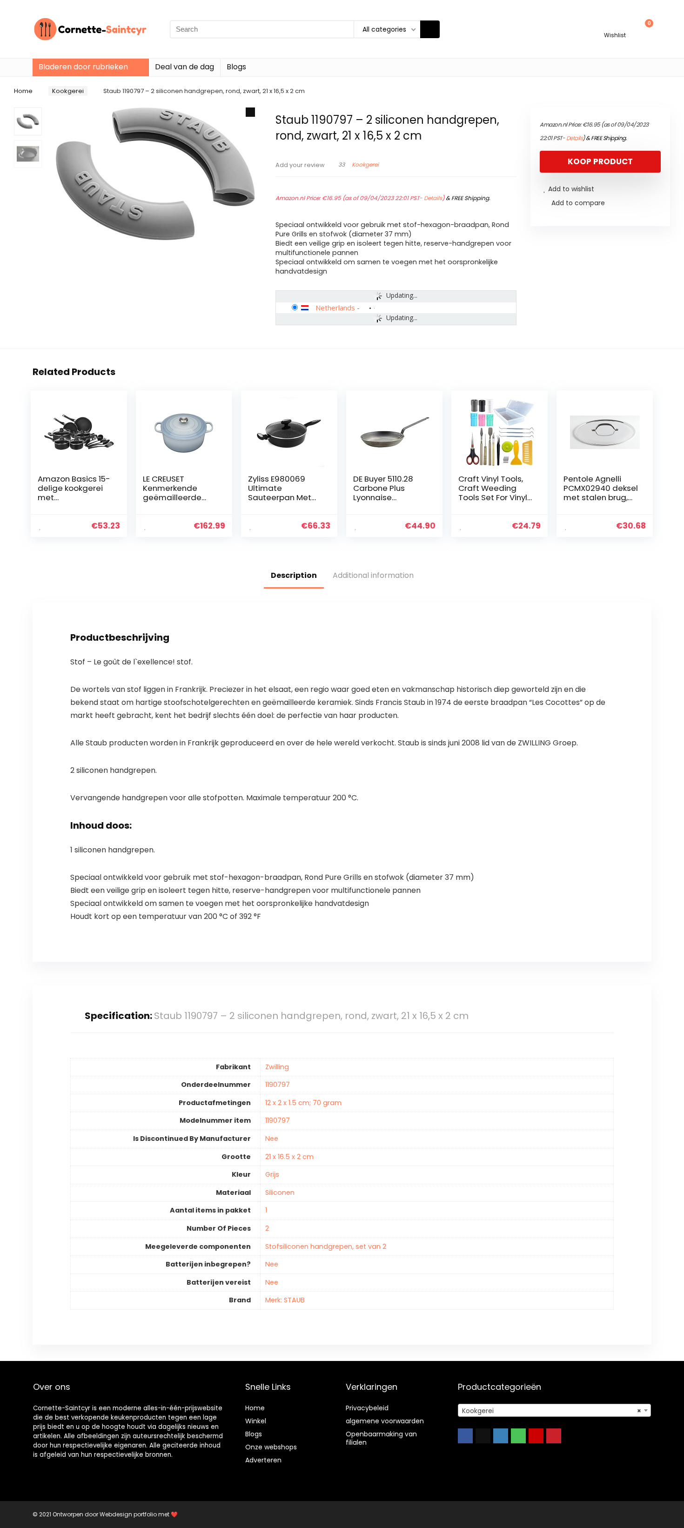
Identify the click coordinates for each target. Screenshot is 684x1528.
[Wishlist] (614, 25)
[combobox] (554, 1410)
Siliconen (280, 1192)
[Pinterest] (553, 1435)
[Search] (430, 29)
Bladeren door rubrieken (83, 66)
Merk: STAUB (285, 1300)
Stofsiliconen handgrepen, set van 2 (325, 1246)
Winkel (255, 1421)
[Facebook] (465, 1435)
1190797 (277, 1084)
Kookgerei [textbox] (551, 1410)
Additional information (373, 575)
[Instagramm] (500, 1435)
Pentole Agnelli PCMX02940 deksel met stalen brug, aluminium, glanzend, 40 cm (600, 497)
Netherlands (335, 307)
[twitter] (483, 1435)
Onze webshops (271, 1447)
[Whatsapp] (518, 1435)
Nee (271, 1138)
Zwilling (277, 1067)
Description (294, 575)
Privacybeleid (367, 1408)
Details (433, 198)
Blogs (236, 66)
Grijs (272, 1174)
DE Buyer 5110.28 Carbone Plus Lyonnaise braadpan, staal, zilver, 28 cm (385, 497)
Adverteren (263, 1460)
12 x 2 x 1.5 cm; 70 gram (303, 1102)
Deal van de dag (184, 66)
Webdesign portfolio (128, 1514)
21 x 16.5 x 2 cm (289, 1156)
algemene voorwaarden (385, 1421)
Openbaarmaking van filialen (381, 1438)
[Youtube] (536, 1435)
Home (23, 91)
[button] (250, 112)
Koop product (600, 161)
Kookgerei (68, 91)
